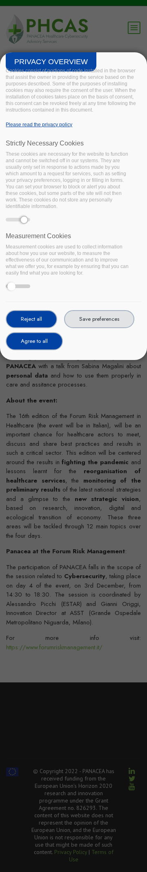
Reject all (31, 319)
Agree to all (34, 341)
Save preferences (99, 319)
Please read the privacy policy (39, 124)
